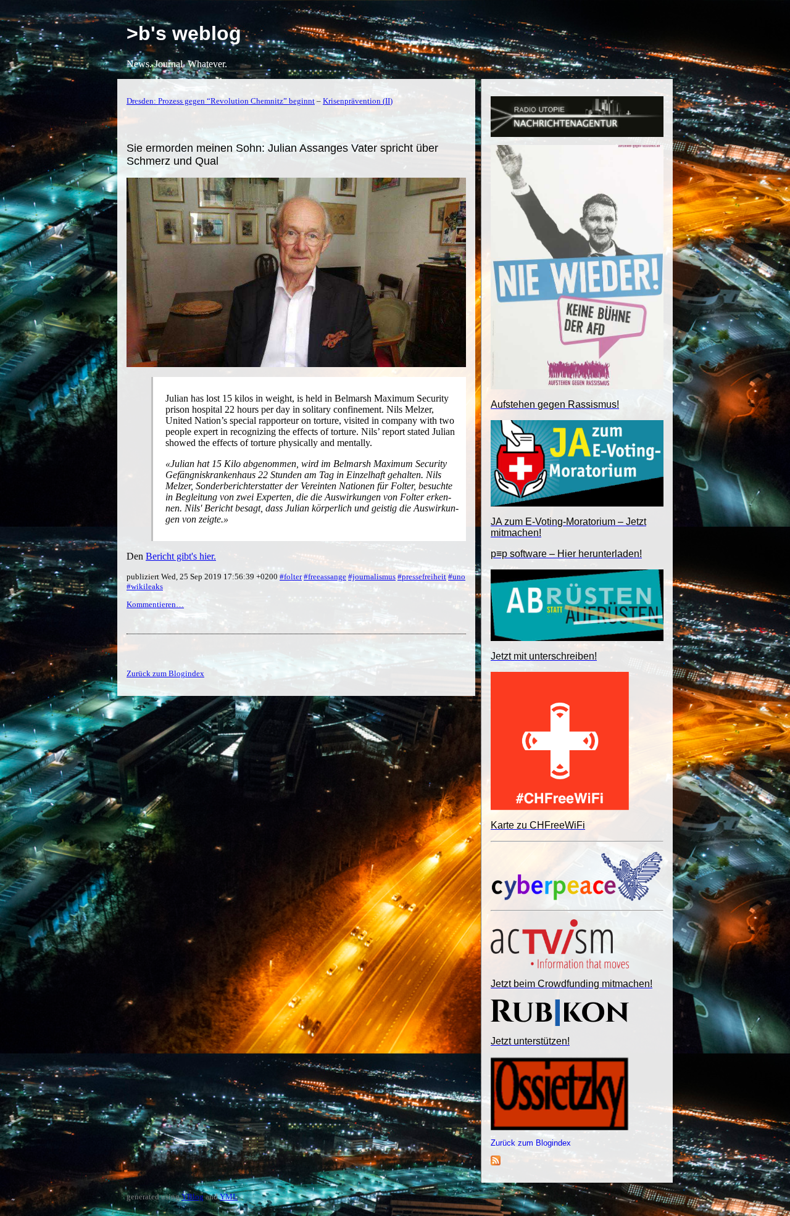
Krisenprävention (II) (358, 100)
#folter (291, 576)
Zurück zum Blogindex (531, 1143)
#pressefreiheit (421, 576)
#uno (456, 576)
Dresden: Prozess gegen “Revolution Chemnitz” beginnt (221, 100)
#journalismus (372, 576)
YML (229, 1196)
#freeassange (325, 576)
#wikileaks (145, 586)
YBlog (192, 1196)
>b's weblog (184, 33)
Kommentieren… (155, 604)
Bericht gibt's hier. (181, 556)
